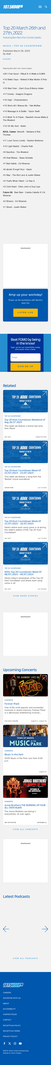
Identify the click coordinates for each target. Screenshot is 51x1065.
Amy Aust (7, 437)
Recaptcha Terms (11, 1031)
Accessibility (9, 1009)
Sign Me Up (25, 367)
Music (7, 46)
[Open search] (45, 7)
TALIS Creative (16, 1053)
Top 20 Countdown (28, 46)
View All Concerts (25, 829)
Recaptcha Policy (12, 1026)
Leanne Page (8, 488)
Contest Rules (10, 1014)
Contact (7, 1020)
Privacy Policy (10, 1036)
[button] (6, 929)
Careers (7, 993)
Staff (8, 53)
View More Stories (25, 596)
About (6, 1003)
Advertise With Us (11, 998)
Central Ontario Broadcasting (19, 1051)
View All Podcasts (25, 958)
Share (7, 59)
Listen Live (25, 313)
